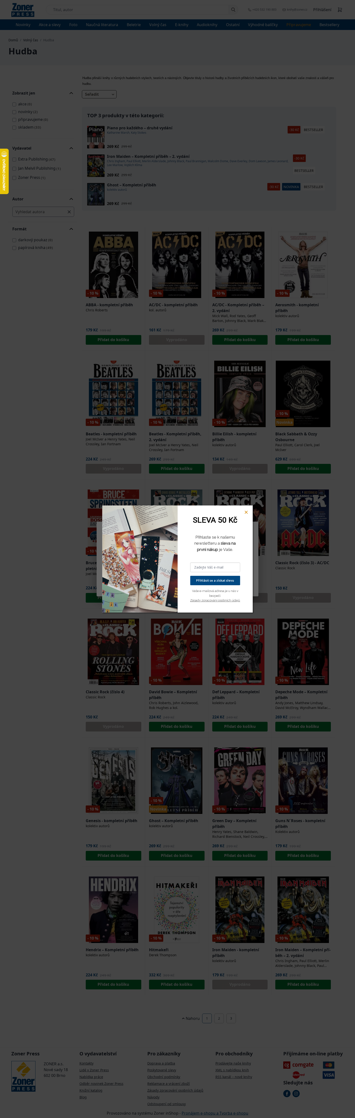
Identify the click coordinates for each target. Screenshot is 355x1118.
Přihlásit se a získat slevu (215, 580)
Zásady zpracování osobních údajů (215, 600)
